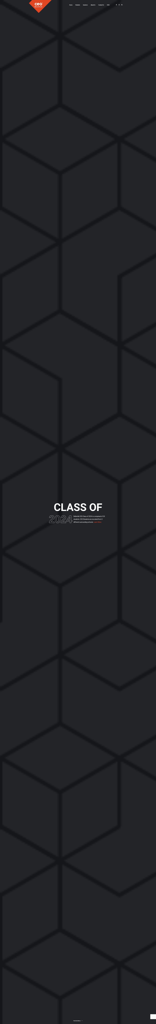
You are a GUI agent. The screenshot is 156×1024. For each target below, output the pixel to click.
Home (70, 5)
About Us (93, 5)
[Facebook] (116, 5)
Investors (85, 5)
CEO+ (108, 5)
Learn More (97, 522)
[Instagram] (119, 5)
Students (77, 5)
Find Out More (77, 1020)
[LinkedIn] (122, 5)
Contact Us (101, 5)
